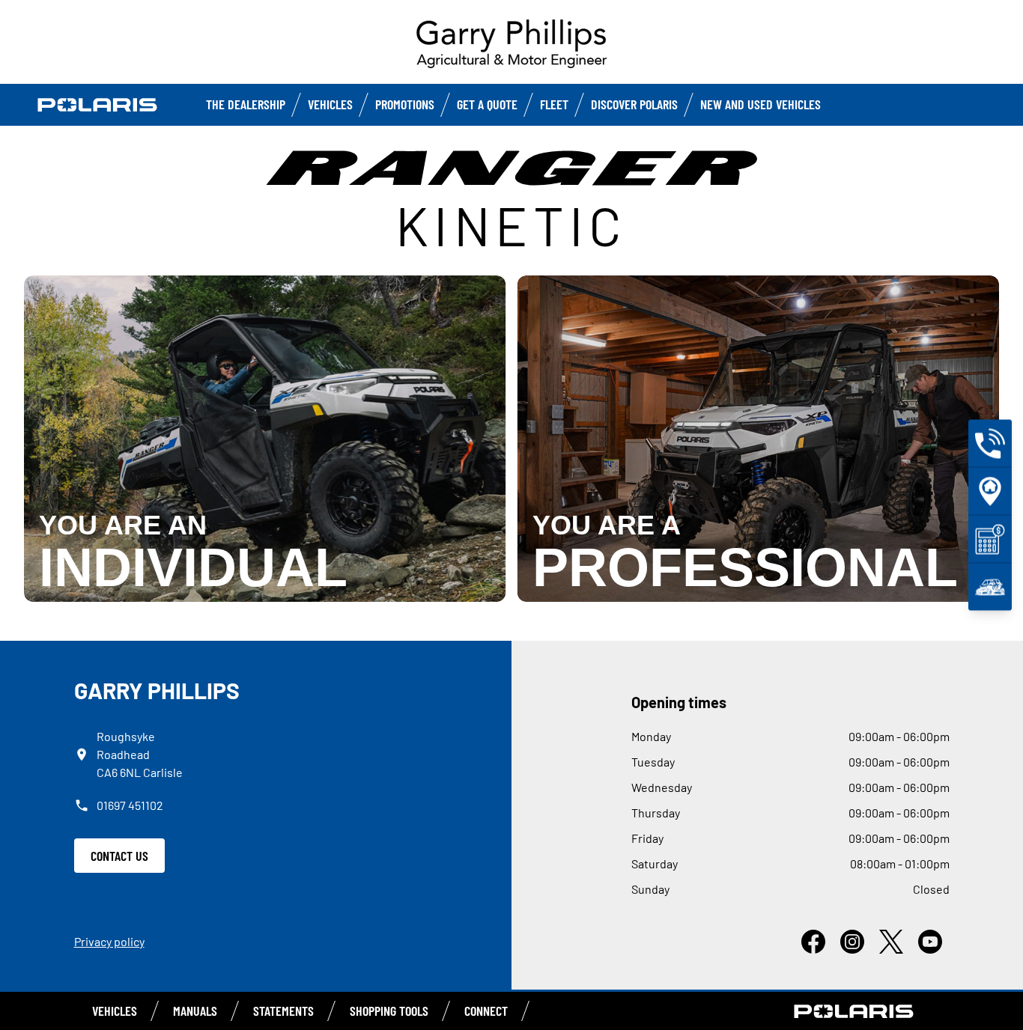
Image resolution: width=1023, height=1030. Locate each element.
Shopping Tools (389, 1010)
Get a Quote (487, 104)
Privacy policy (109, 941)
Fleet (554, 104)
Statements (283, 1010)
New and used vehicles (760, 104)
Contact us (119, 855)
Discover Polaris (634, 104)
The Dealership (245, 104)
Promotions (404, 104)
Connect (486, 1010)
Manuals (195, 1010)
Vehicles (330, 104)
